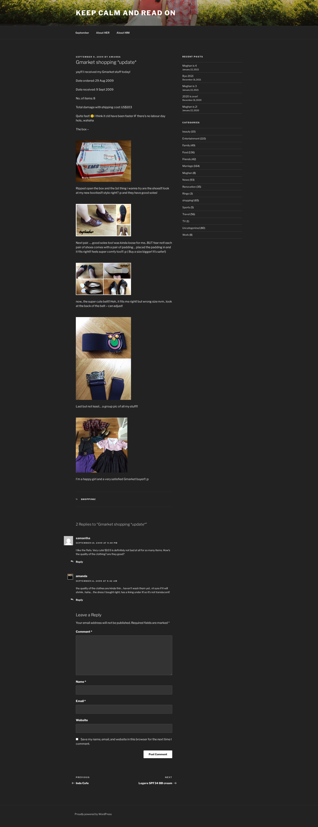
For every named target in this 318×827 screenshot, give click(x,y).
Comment (84, 631)
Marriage (187, 165)
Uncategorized (191, 227)
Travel (186, 214)
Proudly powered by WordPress (93, 814)
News (185, 179)
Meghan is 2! (189, 106)
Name (81, 681)
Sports (186, 207)
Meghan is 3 (189, 86)
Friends (186, 159)
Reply (79, 561)
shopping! (88, 499)
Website (82, 720)
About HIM (123, 32)
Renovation (189, 186)
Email (81, 701)
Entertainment (190, 138)
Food (185, 152)
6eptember (82, 32)
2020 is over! (190, 96)
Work (185, 234)
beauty (186, 131)
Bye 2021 (188, 75)
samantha (83, 538)
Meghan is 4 (189, 65)
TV (184, 221)
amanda (115, 57)
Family (186, 145)
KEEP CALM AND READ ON (126, 13)
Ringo (185, 193)
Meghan (187, 172)
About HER (102, 32)
